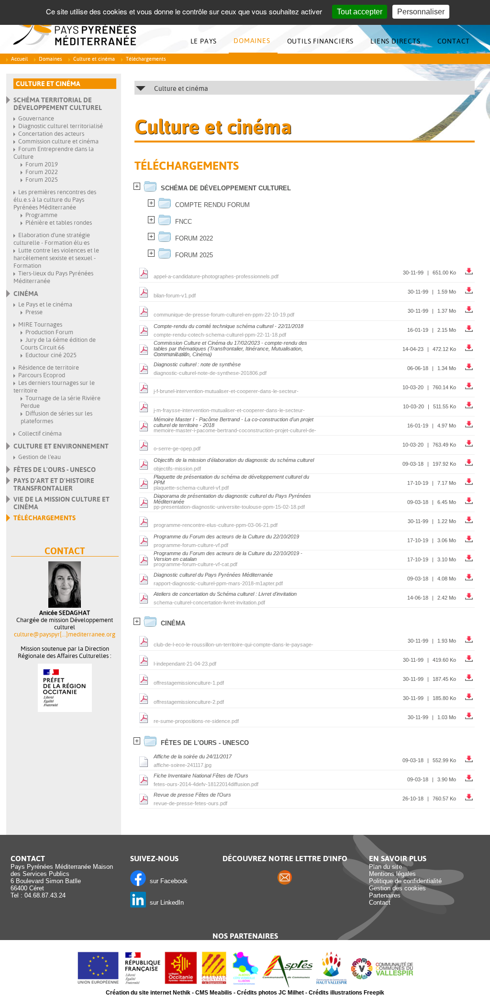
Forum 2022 (41, 171)
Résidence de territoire (48, 367)
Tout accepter (359, 12)
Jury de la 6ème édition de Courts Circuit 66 (58, 343)
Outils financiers (320, 41)
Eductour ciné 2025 (51, 355)
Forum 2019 (41, 164)
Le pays (203, 41)
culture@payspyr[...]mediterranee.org (64, 634)
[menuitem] (206, 41)
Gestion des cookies (397, 888)
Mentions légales (392, 873)
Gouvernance (36, 118)
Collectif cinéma (40, 433)
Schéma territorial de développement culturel (57, 103)
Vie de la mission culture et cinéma (61, 503)
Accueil (19, 59)
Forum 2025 (41, 179)
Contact (453, 41)
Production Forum (49, 332)
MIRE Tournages (40, 324)
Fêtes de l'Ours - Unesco (54, 469)
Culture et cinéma (94, 59)
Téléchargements (44, 518)
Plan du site (385, 866)
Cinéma (25, 293)
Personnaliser (421, 12)
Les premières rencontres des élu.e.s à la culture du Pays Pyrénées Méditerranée (54, 199)
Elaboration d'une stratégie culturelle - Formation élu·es (51, 238)
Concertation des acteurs (51, 133)
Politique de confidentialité (405, 881)
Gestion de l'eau (39, 456)
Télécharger (470, 268)
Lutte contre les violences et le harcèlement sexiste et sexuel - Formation (56, 258)
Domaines (252, 40)
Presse (34, 312)
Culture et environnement (61, 446)
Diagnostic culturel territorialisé (60, 126)
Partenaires (385, 895)
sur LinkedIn (165, 902)
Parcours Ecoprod (41, 375)
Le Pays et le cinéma (45, 304)
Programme (41, 215)
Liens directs (395, 41)
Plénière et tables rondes (58, 222)
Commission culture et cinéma (58, 141)
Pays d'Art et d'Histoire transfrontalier (53, 484)
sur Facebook (167, 881)
